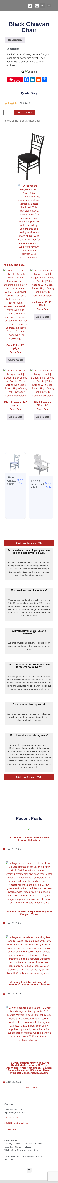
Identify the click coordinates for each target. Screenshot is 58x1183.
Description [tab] (15, 39)
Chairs (15, 120)
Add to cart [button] (42, 317)
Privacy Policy (10, 1129)
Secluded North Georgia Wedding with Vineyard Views (29, 913)
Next (35, 1087)
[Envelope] (37, 6)
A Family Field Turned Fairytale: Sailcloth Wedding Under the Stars (29, 983)
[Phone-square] (30, 6)
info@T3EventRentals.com (17, 1123)
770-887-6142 (11, 1118)
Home (6, 120)
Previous (25, 1087)
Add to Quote (24, 112)
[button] (42, 5)
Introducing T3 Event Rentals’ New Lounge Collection (29, 839)
